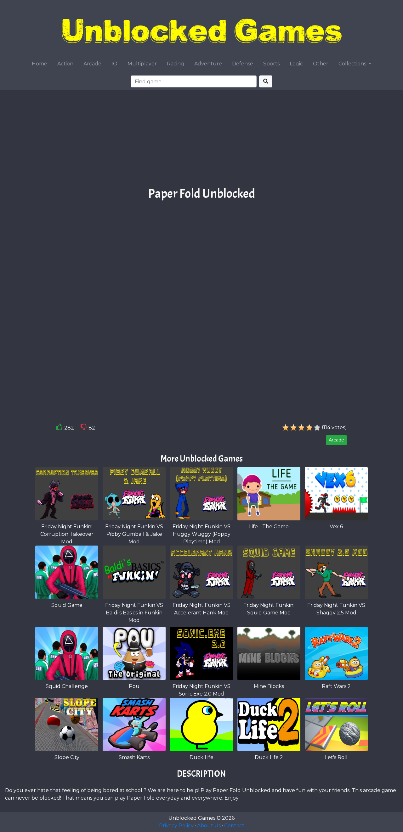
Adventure (208, 64)
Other (320, 64)
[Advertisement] (201, 141)
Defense (242, 64)
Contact (234, 826)
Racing (175, 64)
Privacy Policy (176, 826)
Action (65, 64)
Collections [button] (352, 64)
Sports (271, 64)
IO (114, 64)
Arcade (92, 64)
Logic (296, 64)
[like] (59, 428)
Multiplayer (142, 64)
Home (39, 64)
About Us (209, 826)
